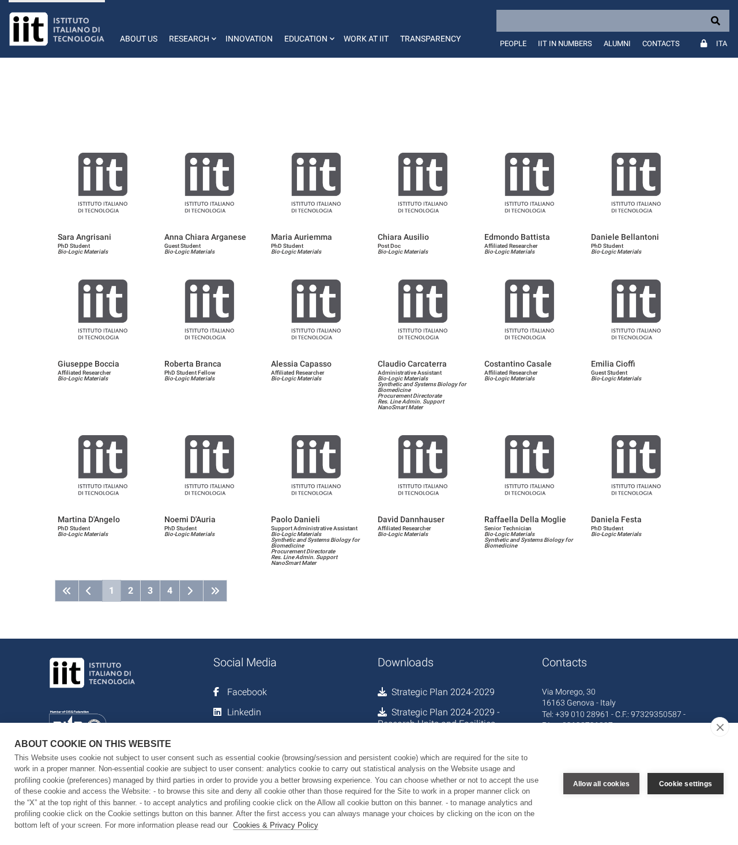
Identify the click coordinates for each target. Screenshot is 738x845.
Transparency (430, 38)
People (513, 43)
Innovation (249, 38)
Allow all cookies (601, 784)
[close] (719, 727)
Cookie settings (685, 784)
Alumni (617, 43)
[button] (191, 29)
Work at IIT (366, 38)
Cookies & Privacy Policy (275, 825)
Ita (721, 43)
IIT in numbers (565, 43)
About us (138, 38)
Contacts (661, 43)
